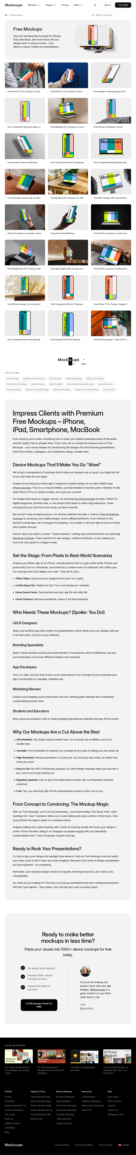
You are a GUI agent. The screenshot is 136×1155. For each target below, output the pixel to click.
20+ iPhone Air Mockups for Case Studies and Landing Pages (18, 1070)
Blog (7, 1132)
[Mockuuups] (14, 5)
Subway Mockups (14, 389)
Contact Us (113, 1110)
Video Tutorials (114, 1101)
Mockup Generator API (15, 1105)
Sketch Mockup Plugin (41, 1101)
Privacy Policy (105, 1145)
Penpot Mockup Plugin (41, 1105)
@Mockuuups (97, 989)
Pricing (64, 5)
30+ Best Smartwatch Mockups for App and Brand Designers (51, 1070)
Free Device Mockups (66, 1105)
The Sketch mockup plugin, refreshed (82, 1068)
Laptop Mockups (64, 1123)
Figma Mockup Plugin (40, 1097)
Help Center (113, 1097)
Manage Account (116, 1114)
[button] (33, 5)
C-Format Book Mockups (17, 384)
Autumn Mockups (106, 384)
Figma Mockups (63, 1101)
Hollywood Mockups (91, 1101)
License (111, 1105)
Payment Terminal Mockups (37, 389)
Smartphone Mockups (66, 1110)
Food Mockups (13, 378)
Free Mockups (88, 1097)
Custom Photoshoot (14, 1110)
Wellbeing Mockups (74, 378)
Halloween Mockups (61, 389)
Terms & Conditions (84, 1145)
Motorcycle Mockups (95, 378)
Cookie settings (62, 1145)
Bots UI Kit (87, 1110)
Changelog (10, 1127)
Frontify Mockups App (41, 1114)
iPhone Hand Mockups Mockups (80, 384)
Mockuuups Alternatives (93, 1105)
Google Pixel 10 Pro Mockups (87, 389)
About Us (9, 1119)
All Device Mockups (65, 1097)
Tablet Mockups (63, 1119)
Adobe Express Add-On (41, 1110)
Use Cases (10, 1114)
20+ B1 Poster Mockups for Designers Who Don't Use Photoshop (115, 1070)
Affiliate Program (12, 1123)
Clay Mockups (55, 378)
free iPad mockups (84, 499)
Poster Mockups (56, 384)
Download (9, 1101)
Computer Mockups (65, 1114)
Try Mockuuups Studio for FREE (39, 1005)
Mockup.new (36, 1119)
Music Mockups (38, 384)
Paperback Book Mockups (34, 378)
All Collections (109, 389)
